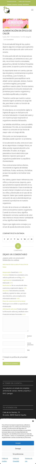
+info (20, 272)
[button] (33, 421)
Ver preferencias (18, 454)
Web (28, 350)
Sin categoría (27, 37)
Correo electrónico (30, 344)
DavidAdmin (10, 39)
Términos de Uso (28, 460)
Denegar (18, 448)
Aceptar (18, 443)
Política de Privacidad (16, 460)
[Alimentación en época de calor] (15, 23)
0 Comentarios (15, 37)
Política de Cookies (5, 460)
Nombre (29, 337)
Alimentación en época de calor (17, 32)
